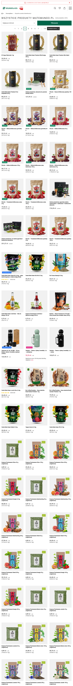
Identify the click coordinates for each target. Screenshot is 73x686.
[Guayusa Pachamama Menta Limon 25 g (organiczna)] (37, 597)
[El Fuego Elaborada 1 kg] (12, 43)
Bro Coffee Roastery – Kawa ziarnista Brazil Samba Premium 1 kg (35, 391)
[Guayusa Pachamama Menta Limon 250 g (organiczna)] (60, 633)
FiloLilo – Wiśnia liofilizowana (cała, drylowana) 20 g (59, 166)
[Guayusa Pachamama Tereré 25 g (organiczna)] (37, 523)
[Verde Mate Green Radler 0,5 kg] (12, 415)
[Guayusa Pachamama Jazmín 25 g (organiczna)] (60, 597)
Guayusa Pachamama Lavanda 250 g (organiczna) (35, 683)
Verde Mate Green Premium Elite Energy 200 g (36, 56)
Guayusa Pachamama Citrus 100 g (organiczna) (34, 463)
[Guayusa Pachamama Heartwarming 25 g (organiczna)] (37, 486)
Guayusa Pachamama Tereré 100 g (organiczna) (58, 536)
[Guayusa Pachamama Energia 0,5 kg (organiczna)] (12, 486)
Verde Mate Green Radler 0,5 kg (9, 427)
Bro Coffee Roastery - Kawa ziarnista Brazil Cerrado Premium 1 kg (60, 391)
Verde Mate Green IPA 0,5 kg (57, 427)
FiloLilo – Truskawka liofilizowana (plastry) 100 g (60, 239)
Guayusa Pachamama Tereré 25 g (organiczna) (34, 536)
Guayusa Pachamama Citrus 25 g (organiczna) (10, 463)
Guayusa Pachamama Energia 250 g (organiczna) (11, 610)
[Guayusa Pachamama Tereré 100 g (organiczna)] (60, 523)
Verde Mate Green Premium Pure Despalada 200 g (10, 92)
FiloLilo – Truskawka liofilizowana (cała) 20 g (12, 202)
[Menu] (70, 8)
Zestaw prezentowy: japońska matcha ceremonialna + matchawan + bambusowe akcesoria (60, 203)
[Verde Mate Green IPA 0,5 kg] (60, 415)
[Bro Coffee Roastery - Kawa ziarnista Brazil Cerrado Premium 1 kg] (60, 378)
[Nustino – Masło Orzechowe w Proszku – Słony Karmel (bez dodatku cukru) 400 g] (60, 301)
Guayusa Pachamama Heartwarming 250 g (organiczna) (12, 536)
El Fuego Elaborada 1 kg (8, 55)
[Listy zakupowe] (59, 8)
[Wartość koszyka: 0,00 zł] (64, 8)
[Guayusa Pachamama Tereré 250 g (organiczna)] (12, 560)
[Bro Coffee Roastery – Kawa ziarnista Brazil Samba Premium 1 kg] (37, 378)
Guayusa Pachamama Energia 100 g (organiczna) (59, 573)
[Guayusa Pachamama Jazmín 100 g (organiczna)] (60, 670)
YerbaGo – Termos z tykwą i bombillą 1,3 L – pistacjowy (36, 351)
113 (45, 28)
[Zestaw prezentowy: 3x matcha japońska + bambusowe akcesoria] (12, 226)
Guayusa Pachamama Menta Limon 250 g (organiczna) (60, 646)
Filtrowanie (54, 23)
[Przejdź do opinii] (6, 279)
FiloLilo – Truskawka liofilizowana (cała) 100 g (36, 202)
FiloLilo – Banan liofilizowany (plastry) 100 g (60, 92)
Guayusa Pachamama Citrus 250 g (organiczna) (58, 463)
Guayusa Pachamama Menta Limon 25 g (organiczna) (36, 610)
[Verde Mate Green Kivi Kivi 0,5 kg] (37, 263)
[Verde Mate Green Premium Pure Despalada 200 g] (12, 79)
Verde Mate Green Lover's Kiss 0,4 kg (11, 390)
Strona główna (9, 13)
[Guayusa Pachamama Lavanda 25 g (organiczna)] (12, 633)
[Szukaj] (55, 8)
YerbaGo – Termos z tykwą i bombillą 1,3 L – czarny (60, 351)
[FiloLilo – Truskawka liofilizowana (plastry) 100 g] (60, 226)
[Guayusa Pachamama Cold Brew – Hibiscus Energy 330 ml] (37, 301)
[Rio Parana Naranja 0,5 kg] (60, 263)
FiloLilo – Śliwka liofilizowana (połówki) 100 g (12, 129)
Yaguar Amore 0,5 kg (31, 427)
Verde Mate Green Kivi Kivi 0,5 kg (34, 275)
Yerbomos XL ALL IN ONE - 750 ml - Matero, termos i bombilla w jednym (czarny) (11, 352)
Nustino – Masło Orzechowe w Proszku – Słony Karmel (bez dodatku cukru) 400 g (60, 314)
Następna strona (52, 28)
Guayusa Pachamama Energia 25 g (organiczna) (34, 573)
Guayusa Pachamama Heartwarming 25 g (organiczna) (36, 499)
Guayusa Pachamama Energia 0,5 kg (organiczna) (11, 499)
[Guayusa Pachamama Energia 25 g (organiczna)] (37, 560)
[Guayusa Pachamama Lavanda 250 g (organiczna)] (37, 670)
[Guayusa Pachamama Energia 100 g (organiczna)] (60, 560)
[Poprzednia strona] (15, 28)
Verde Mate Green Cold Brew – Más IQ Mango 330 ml (11, 314)
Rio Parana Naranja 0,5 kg (56, 275)
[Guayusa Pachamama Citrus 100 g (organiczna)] (37, 450)
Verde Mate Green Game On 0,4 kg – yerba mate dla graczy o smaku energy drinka (12, 276)
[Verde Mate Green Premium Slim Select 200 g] (60, 43)
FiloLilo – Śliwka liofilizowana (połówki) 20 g (36, 129)
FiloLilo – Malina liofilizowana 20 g (58, 128)
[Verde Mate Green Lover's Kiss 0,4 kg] (12, 378)
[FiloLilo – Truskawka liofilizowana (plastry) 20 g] (37, 226)
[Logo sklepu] (12, 8)
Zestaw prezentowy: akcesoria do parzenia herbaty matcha (36, 92)
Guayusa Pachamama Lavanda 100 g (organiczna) (11, 683)
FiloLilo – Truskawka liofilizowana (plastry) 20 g (36, 239)
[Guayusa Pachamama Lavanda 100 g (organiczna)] (12, 670)
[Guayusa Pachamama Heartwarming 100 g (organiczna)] (60, 486)
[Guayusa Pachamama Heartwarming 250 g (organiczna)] (12, 523)
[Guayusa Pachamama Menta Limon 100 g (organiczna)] (37, 633)
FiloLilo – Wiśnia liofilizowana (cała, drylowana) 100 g (35, 166)
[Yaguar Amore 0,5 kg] (37, 415)
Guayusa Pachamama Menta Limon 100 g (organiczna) (36, 646)
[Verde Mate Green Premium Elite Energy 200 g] (37, 43)
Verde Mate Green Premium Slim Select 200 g (59, 56)
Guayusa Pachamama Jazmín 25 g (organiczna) (58, 610)
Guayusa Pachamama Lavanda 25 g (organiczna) (10, 646)
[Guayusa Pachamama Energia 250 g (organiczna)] (12, 597)
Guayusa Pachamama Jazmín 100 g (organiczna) (59, 683)
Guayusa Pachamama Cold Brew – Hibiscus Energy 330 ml (34, 314)
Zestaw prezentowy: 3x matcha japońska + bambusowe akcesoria (12, 239)
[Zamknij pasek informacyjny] (69, 3)
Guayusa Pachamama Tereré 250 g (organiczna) (10, 573)
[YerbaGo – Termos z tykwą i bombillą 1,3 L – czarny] (60, 338)
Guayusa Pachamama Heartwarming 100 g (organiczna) (60, 499)
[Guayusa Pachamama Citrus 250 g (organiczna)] (60, 450)
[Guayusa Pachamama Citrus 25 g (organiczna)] (12, 450)
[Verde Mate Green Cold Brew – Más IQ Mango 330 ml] (12, 301)
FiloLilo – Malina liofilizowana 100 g (11, 165)
